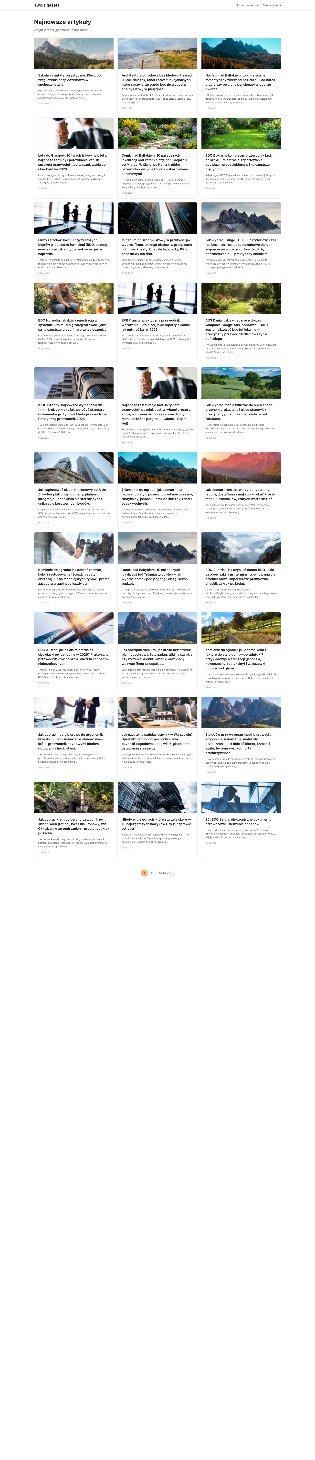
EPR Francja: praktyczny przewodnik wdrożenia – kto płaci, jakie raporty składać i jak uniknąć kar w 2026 (156, 325)
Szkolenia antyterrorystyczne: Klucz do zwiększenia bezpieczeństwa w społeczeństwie (69, 79)
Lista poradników (248, 5)
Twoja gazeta (47, 5)
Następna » (165, 873)
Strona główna (272, 5)
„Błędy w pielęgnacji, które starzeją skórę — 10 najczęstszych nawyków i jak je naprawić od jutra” (156, 824)
